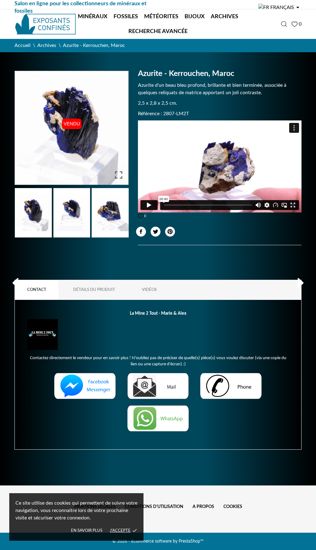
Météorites (161, 16)
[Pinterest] (170, 232)
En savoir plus (86, 531)
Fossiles (126, 16)
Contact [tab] (36, 290)
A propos (203, 507)
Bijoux (195, 16)
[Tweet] (155, 232)
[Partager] (141, 232)
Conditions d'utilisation (154, 507)
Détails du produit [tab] (94, 290)
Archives (224, 16)
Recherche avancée (158, 31)
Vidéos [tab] (149, 290)
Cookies (232, 507)
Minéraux (92, 16)
